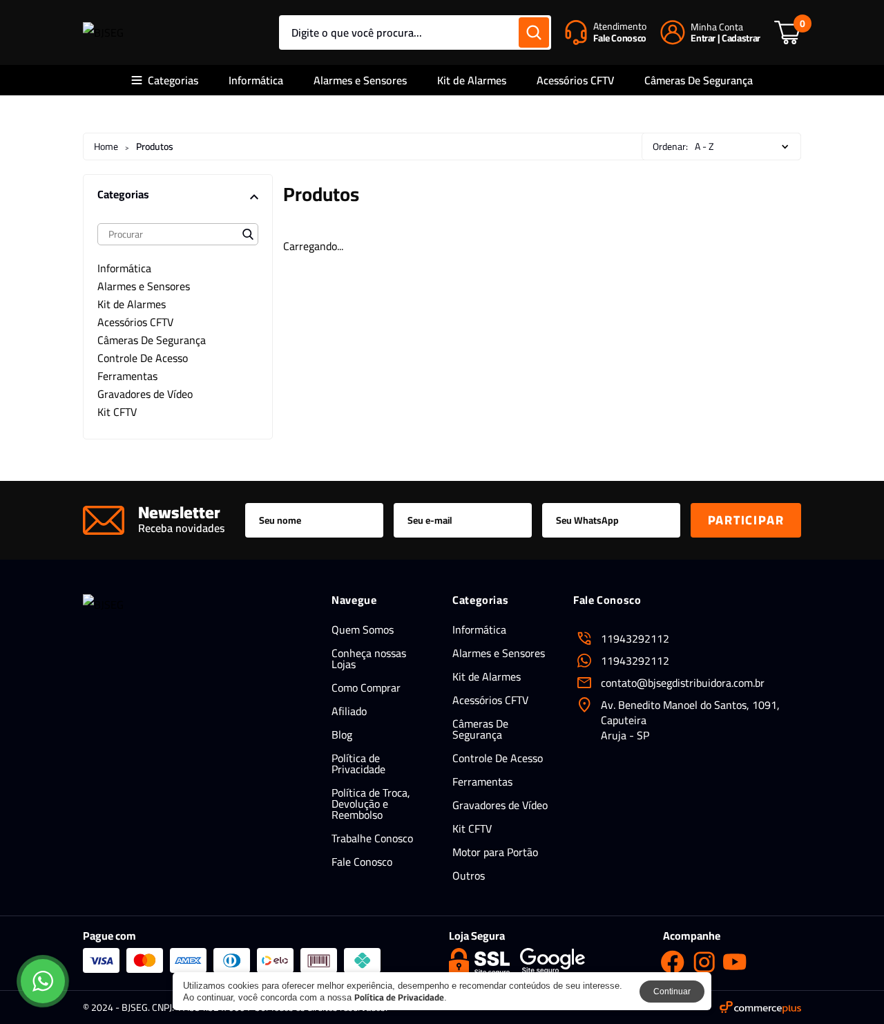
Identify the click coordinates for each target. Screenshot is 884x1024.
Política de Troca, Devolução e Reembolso (371, 803)
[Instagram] (704, 962)
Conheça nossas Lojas (369, 658)
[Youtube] (735, 962)
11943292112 (635, 660)
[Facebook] (672, 962)
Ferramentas (482, 781)
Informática (256, 80)
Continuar (672, 991)
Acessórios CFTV (575, 80)
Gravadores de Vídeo (500, 804)
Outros (468, 875)
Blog (342, 734)
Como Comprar (366, 687)
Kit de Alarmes (471, 80)
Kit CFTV (472, 828)
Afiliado (349, 711)
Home (106, 146)
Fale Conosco (362, 861)
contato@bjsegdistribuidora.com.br (683, 682)
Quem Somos (363, 629)
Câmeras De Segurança (698, 80)
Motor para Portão (495, 851)
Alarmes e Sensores (360, 80)
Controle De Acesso (497, 758)
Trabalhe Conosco (372, 838)
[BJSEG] (103, 32)
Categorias (173, 80)
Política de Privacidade (358, 763)
